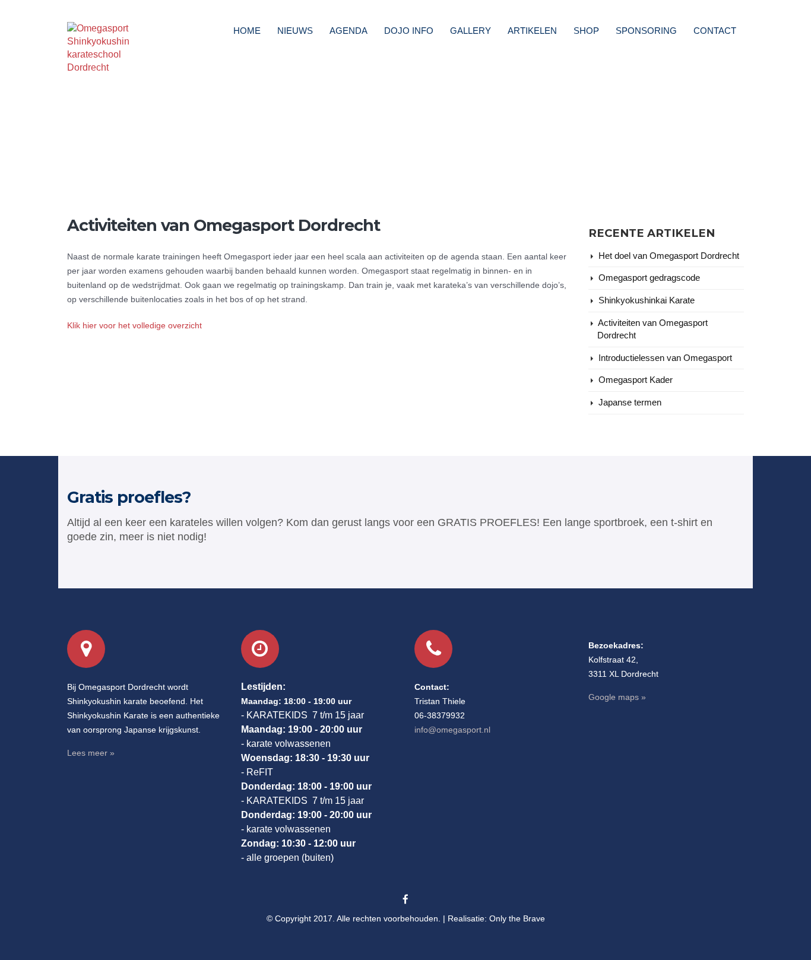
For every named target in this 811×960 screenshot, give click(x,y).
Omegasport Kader (635, 380)
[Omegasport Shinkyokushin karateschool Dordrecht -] (100, 48)
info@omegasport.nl (452, 729)
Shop (586, 31)
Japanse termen (629, 402)
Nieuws (295, 31)
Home (247, 31)
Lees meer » (91, 753)
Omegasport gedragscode (649, 278)
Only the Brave (517, 918)
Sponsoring (646, 31)
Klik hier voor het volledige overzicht (134, 325)
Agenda (349, 31)
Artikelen (532, 31)
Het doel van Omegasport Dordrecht (668, 256)
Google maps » (617, 697)
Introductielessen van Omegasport (665, 358)
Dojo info (408, 31)
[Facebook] (405, 900)
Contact (714, 31)
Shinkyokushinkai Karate (646, 300)
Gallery (470, 31)
